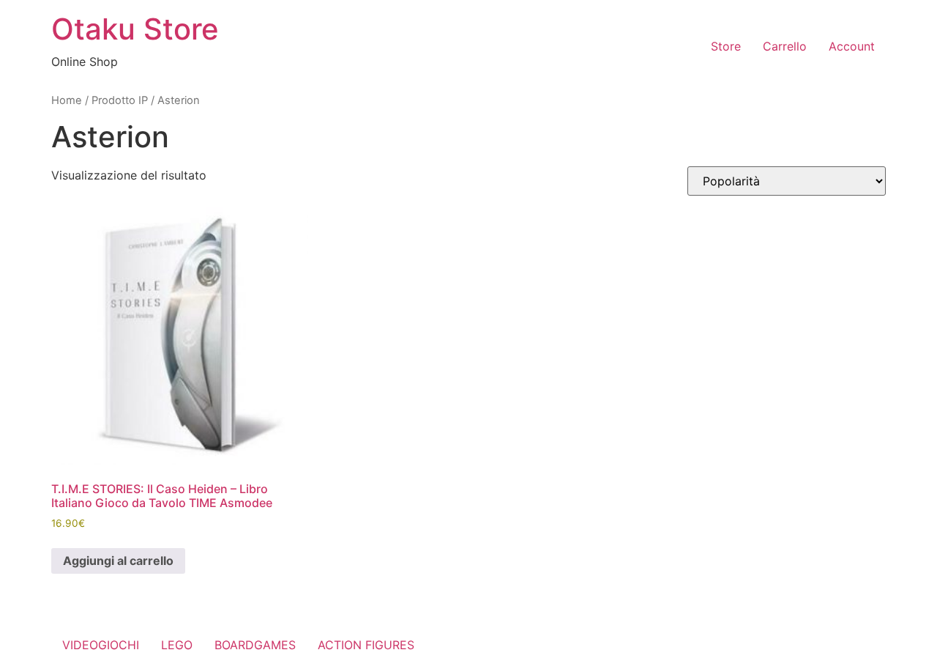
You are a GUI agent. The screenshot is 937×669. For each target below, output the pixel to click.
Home (66, 100)
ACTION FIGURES (366, 644)
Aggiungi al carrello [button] (118, 560)
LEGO (177, 644)
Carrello (785, 46)
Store (726, 46)
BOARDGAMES (255, 644)
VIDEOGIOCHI (100, 644)
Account (852, 46)
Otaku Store (135, 29)
